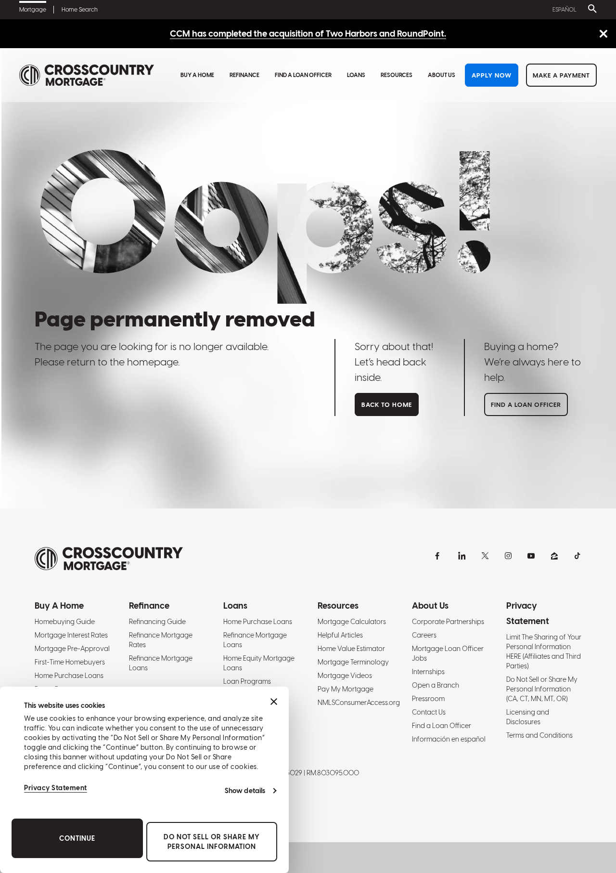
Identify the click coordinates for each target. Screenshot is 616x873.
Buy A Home (197, 75)
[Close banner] (273, 701)
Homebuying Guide (65, 621)
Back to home (386, 404)
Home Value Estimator (351, 648)
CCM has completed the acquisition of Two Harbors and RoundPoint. (308, 33)
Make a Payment (561, 75)
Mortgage (32, 9)
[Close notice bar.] (603, 34)
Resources (396, 75)
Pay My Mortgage (345, 689)
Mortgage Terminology (353, 662)
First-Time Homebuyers (70, 662)
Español (564, 9)
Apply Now (492, 75)
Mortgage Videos (345, 675)
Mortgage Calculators (352, 621)
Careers (424, 635)
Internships (428, 672)
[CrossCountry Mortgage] (86, 75)
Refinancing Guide (157, 621)
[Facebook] (439, 556)
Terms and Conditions (539, 735)
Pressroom (428, 699)
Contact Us (429, 712)
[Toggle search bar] (590, 9)
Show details (245, 791)
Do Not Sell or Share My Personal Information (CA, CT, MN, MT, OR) (542, 689)
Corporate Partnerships (448, 621)
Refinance (244, 75)
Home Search (80, 9)
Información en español (449, 739)
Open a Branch (435, 685)
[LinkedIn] (462, 556)
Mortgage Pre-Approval (72, 648)
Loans (356, 75)
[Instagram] (508, 556)
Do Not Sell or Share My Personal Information (212, 841)
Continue (77, 838)
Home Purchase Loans (69, 675)
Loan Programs (247, 681)
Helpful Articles (340, 635)
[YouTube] (531, 556)
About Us (441, 75)
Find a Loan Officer (303, 75)
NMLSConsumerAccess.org (359, 702)
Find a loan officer (526, 404)
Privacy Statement (55, 788)
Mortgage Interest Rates (71, 635)
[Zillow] (554, 556)
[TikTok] (577, 556)
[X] (485, 556)
